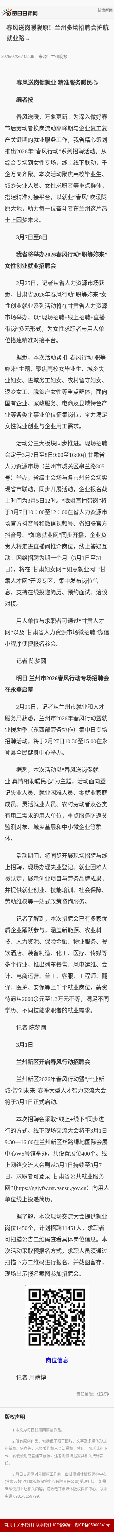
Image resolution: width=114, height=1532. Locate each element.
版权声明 (15, 1417)
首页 (8, 1525)
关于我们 (24, 1525)
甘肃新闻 (105, 10)
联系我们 (43, 1525)
